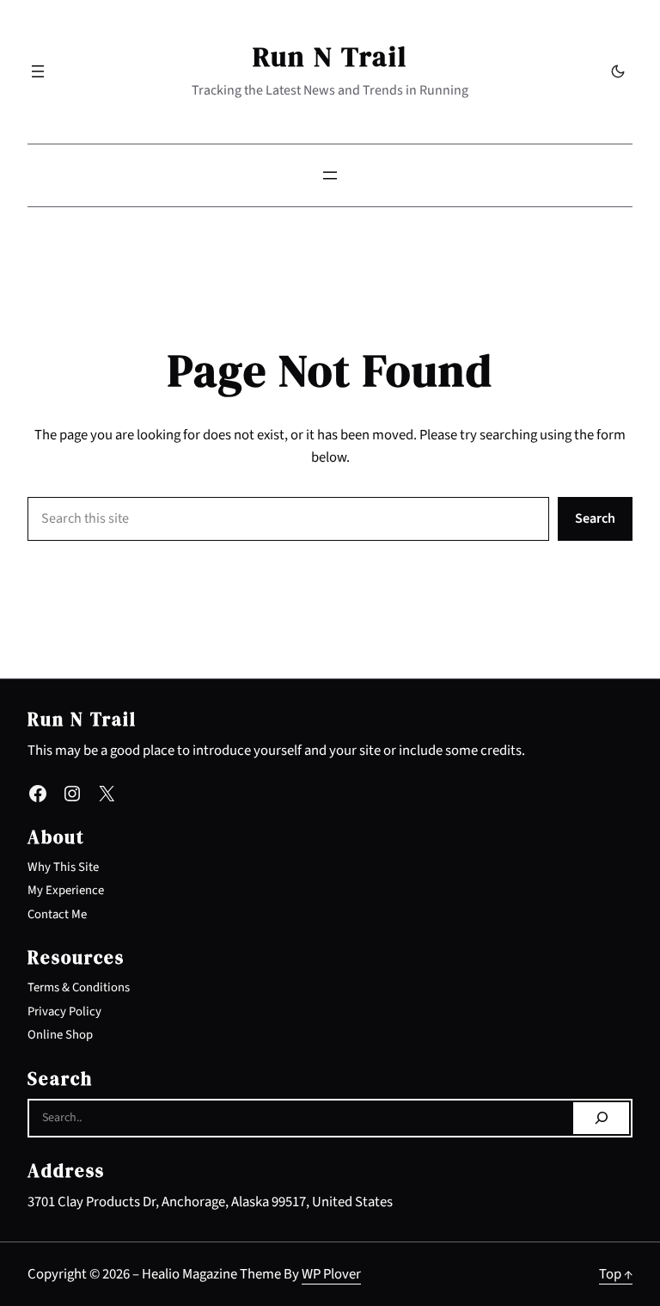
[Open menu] (38, 71)
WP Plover (331, 1274)
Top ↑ (615, 1274)
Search (595, 518)
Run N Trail (330, 57)
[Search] (601, 1118)
